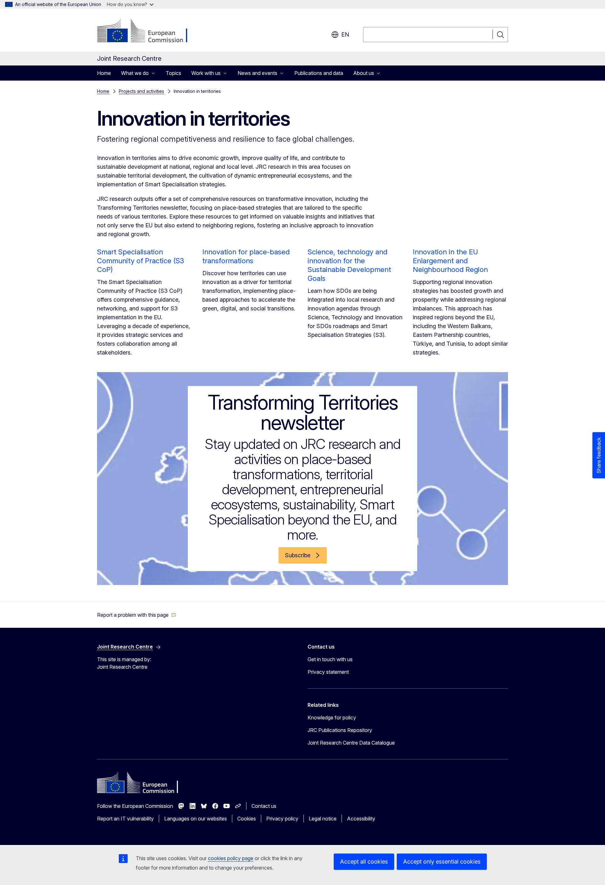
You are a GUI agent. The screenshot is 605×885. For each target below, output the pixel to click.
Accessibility (361, 818)
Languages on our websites (195, 818)
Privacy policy (282, 818)
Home (104, 73)
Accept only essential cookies (442, 861)
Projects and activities (141, 91)
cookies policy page (230, 858)
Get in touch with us (330, 659)
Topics (173, 73)
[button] (136, 615)
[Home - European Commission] (148, 31)
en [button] (345, 34)
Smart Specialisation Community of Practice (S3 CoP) (140, 261)
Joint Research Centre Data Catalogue (351, 743)
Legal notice (323, 818)
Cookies (246, 818)
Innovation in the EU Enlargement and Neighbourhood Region (450, 261)
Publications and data (318, 73)
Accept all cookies (364, 861)
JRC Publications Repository (340, 730)
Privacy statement (328, 672)
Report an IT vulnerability (125, 818)
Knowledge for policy (332, 717)
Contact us (263, 806)
